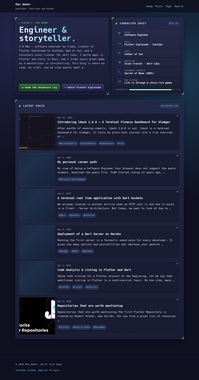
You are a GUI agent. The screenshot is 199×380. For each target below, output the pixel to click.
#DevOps (63, 251)
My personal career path (77, 162)
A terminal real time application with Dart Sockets (100, 198)
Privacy (54, 370)
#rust (121, 143)
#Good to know (81, 327)
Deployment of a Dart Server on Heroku (89, 234)
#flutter (64, 327)
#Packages (99, 327)
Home (149, 6)
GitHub (31, 370)
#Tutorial (91, 287)
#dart (62, 215)
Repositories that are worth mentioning (90, 305)
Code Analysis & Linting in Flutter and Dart (94, 270)
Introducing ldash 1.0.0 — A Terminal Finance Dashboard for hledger (114, 122)
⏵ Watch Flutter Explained (83, 87)
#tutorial (89, 215)
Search (178, 6)
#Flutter (64, 287)
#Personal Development (72, 179)
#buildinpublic (67, 143)
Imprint (43, 370)
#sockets (74, 215)
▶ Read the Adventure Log (39, 87)
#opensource (106, 143)
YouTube (20, 370)
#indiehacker (88, 143)
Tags (168, 6)
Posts (159, 6)
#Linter (77, 287)
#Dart (75, 251)
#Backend (87, 251)
